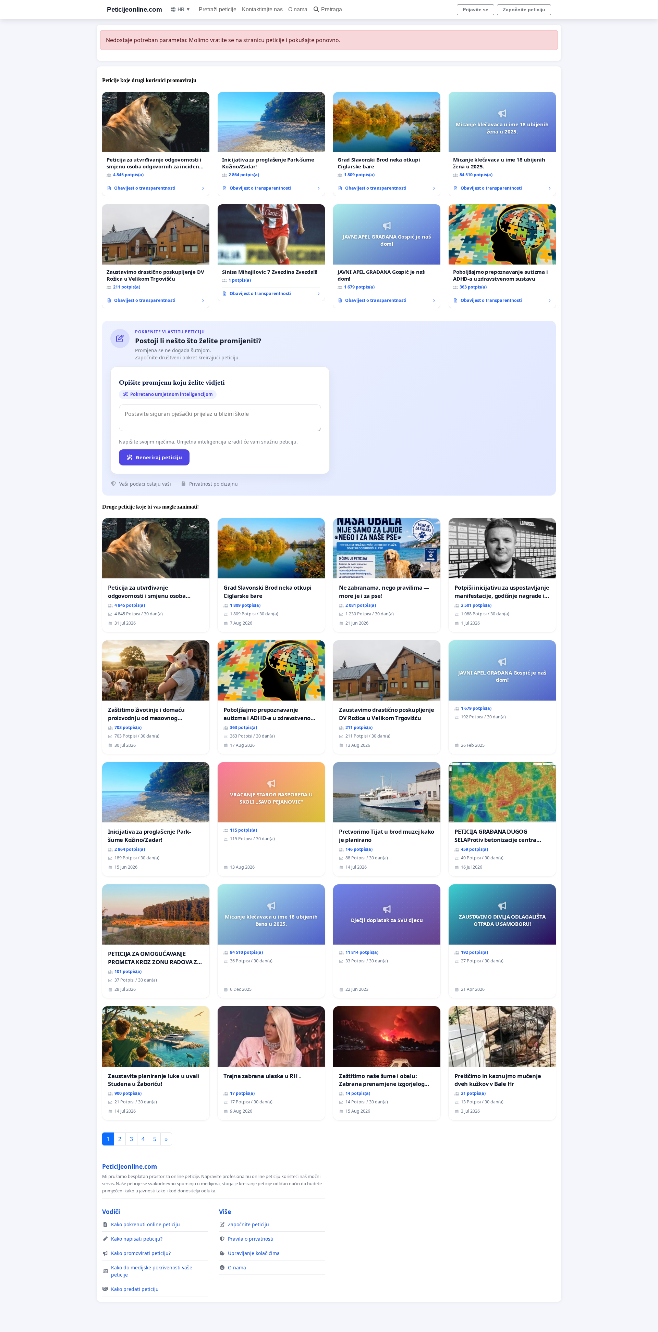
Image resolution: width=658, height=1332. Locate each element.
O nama (297, 9)
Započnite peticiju (524, 9)
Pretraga (331, 9)
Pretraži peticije (217, 9)
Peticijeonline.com (134, 9)
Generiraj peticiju (159, 457)
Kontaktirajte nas (262, 9)
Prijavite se (475, 9)
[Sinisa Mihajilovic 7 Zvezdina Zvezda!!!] (271, 253)
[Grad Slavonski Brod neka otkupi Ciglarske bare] (386, 144)
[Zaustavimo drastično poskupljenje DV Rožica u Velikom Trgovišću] (155, 256)
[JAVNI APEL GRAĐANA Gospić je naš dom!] (386, 256)
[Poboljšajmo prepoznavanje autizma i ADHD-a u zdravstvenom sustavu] (502, 256)
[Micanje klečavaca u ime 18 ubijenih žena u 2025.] (502, 144)
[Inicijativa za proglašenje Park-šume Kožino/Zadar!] (271, 144)
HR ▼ (184, 9)
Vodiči (111, 1211)
